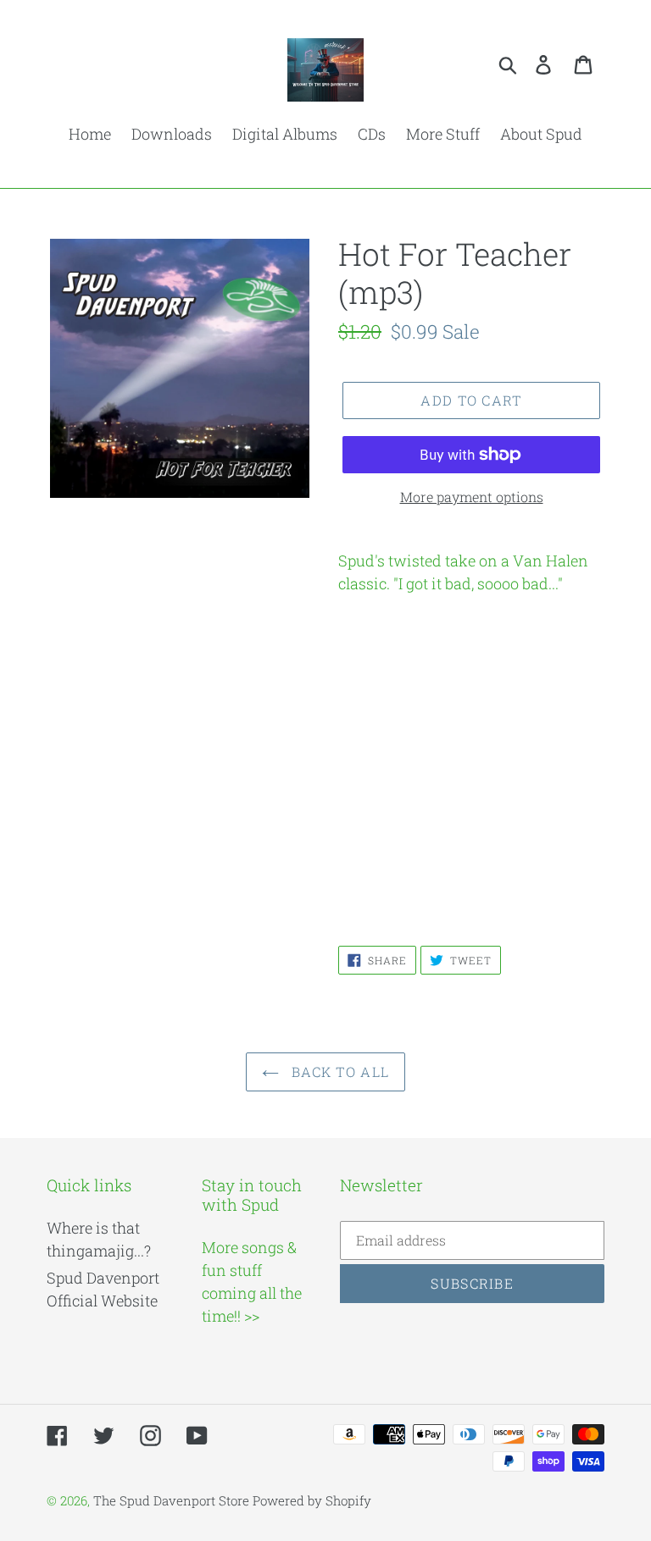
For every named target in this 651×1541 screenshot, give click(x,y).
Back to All (338, 1071)
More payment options (471, 496)
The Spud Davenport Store (171, 1500)
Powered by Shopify (312, 1500)
